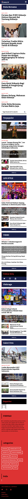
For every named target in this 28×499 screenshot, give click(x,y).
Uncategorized (6, 467)
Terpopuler (14, 464)
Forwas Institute (15, 448)
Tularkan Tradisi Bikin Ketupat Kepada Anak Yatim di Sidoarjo (12, 43)
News (2, 21)
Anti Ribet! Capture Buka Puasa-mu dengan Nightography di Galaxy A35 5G (13, 57)
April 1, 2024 (4, 13)
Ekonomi (3, 89)
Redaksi (3, 492)
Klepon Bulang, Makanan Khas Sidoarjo (13, 97)
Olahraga (5, 464)
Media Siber (4, 494)
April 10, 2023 (4, 93)
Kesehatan (5, 456)
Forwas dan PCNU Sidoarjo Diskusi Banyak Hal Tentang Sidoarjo (13, 17)
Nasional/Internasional (9, 460)
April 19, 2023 (4, 81)
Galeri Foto (5, 452)
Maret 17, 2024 (5, 51)
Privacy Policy (4, 496)
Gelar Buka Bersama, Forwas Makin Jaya (11, 105)
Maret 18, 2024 (5, 39)
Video (15, 467)
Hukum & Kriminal (17, 452)
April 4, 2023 (4, 102)
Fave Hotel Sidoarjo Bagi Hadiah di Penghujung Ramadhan (12, 85)
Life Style (3, 61)
